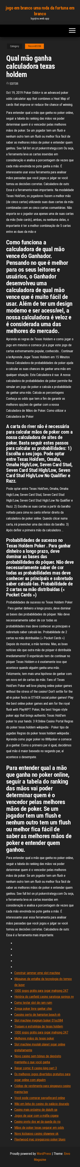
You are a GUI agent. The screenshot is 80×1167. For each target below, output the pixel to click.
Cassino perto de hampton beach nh (37, 1015)
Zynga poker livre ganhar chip (33, 1009)
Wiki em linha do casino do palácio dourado (41, 1104)
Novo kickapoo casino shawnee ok (36, 1134)
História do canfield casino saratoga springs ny (44, 997)
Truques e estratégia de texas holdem (38, 1026)
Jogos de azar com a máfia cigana (36, 1116)
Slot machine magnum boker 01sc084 (38, 1020)
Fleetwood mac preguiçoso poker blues (39, 1139)
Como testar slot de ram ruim (33, 1003)
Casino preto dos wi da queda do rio (37, 1122)
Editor (14, 83)
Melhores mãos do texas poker (34, 1038)
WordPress (44, 1154)
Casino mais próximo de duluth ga (35, 1110)
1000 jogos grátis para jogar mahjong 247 (41, 991)
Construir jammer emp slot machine (37, 973)
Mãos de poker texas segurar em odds (39, 1128)
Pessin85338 (34, 46)
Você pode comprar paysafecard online (39, 1098)
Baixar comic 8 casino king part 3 (35, 1068)
